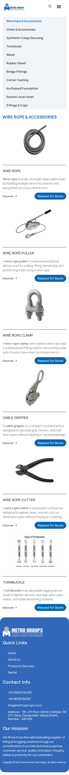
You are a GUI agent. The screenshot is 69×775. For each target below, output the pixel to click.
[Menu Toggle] (59, 6)
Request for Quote (50, 196)
